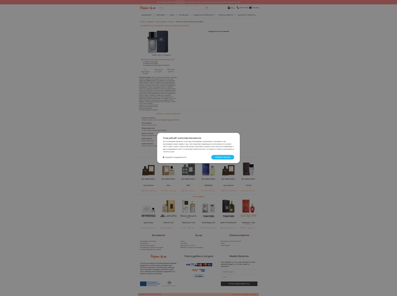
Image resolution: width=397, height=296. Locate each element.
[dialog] (198, 148)
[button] (174, 157)
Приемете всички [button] (222, 157)
